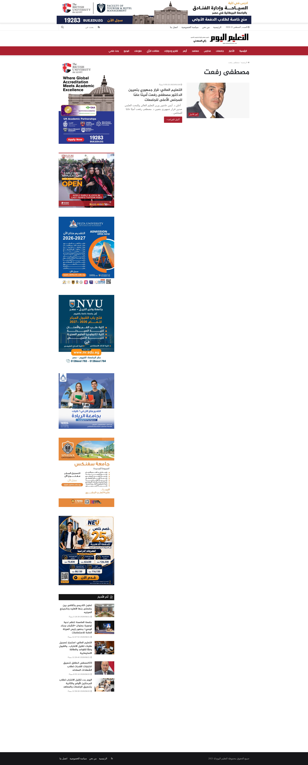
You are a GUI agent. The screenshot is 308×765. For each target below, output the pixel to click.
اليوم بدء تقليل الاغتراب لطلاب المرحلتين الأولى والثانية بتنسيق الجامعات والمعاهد (75, 683)
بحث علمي (114, 51)
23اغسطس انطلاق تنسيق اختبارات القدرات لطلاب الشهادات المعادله (77, 666)
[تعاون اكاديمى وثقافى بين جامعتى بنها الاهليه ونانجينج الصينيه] (104, 610)
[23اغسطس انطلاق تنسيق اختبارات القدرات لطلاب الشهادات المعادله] (104, 668)
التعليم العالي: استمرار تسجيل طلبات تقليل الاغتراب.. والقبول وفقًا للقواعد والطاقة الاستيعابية (75, 648)
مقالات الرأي (153, 51)
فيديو (126, 51)
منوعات (138, 51)
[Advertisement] (154, 718)
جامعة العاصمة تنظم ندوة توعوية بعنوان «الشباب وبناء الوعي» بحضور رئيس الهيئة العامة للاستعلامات (76, 627)
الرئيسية (217, 27)
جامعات (220, 51)
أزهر (185, 51)
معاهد (195, 51)
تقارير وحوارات (171, 51)
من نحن (206, 27)
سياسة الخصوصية (190, 27)
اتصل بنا (174, 27)
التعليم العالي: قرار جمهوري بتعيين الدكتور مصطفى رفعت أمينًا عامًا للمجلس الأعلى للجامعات (155, 95)
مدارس (207, 51)
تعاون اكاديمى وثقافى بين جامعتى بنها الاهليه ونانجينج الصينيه (76, 608)
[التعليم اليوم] (219, 38)
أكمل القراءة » (173, 119)
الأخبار (231, 51)
